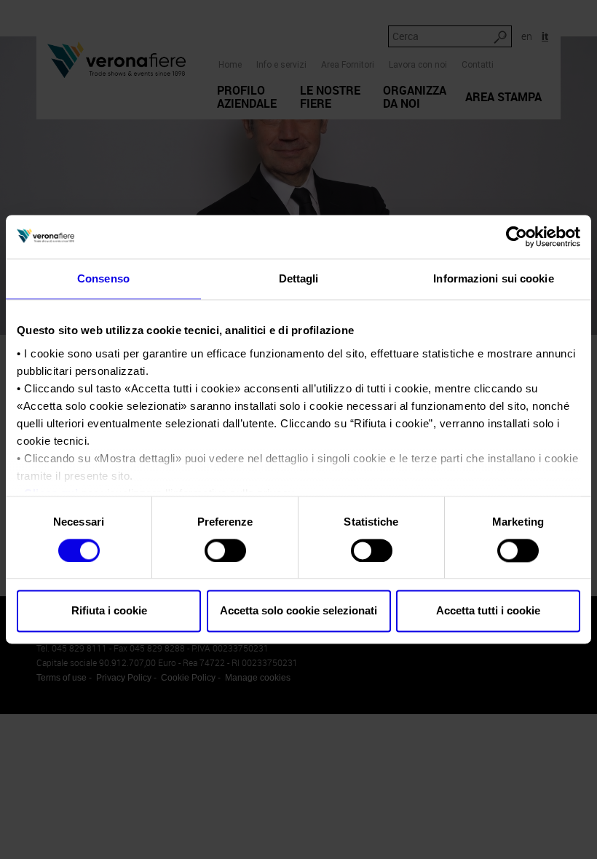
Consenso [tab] (103, 278)
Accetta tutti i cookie (488, 611)
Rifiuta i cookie (109, 611)
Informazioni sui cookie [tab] (493, 278)
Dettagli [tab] (299, 278)
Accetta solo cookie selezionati (298, 611)
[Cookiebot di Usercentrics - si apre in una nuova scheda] (516, 237)
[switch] (225, 550)
